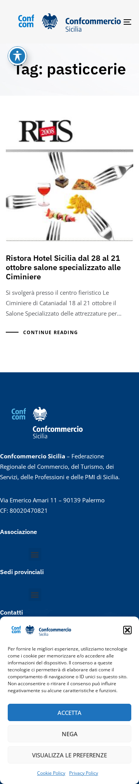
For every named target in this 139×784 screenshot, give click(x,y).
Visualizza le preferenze (69, 755)
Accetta (69, 712)
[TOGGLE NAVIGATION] (110, 22)
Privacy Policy (83, 773)
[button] (127, 630)
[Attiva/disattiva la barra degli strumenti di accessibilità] (17, 56)
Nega (70, 734)
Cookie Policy (51, 773)
